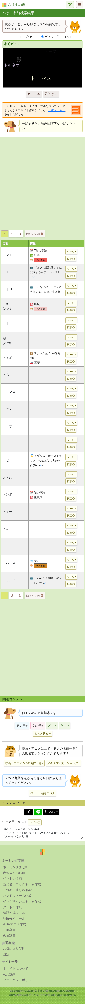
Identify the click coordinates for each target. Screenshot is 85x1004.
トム (6, 374)
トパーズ (9, 563)
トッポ (7, 357)
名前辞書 (9, 935)
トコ (6, 528)
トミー (7, 511)
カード (34, 37)
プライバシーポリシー (19, 980)
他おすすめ (33, 233)
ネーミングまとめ (15, 867)
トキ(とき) (7, 306)
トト (6, 272)
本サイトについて (15, 968)
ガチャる (33, 94)
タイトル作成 (12, 907)
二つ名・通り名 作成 (17, 890)
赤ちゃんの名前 (14, 873)
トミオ (7, 426)
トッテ (7, 409)
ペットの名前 (12, 878)
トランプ (9, 580)
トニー (7, 546)
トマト (7, 255)
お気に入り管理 (14, 948)
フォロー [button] (53, 811)
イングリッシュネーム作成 (22, 901)
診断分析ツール (14, 918)
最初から (51, 94)
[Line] (38, 812)
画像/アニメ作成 (14, 924)
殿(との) (7, 340)
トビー (7, 460)
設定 (6, 954)
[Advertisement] (42, 182)
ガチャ (49, 37)
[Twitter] (28, 812)
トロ (6, 443)
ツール (70, 251)
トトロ (7, 289)
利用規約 (9, 974)
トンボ (7, 494)
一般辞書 (9, 930)
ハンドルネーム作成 (17, 895)
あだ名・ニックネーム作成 (22, 884)
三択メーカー (56, 110)
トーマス (9, 391)
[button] (22, 725)
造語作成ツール (14, 912)
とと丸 (7, 477)
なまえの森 (16, 5)
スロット (66, 37)
